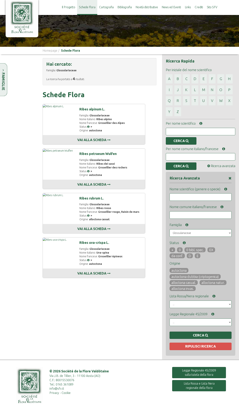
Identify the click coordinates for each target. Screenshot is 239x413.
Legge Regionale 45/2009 (189, 314)
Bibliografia (124, 7)
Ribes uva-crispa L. (94, 242)
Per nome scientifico (181, 123)
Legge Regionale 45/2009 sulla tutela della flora (199, 372)
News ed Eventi (171, 7)
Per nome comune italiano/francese (192, 149)
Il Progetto (68, 7)
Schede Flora (87, 7)
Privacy (54, 392)
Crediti (199, 7)
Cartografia (106, 7)
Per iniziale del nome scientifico (189, 70)
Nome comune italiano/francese (193, 207)
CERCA (179, 141)
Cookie (66, 392)
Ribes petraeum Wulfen (98, 154)
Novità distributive (147, 7)
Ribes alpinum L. (92, 109)
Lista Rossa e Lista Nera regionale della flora (199, 385)
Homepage (50, 50)
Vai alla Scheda (92, 140)
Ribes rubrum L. (91, 198)
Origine (175, 263)
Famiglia (176, 225)
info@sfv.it (56, 388)
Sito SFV (212, 7)
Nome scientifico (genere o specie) (195, 189)
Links (188, 7)
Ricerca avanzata (222, 166)
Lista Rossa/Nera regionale (189, 296)
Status (174, 243)
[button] (88, 126)
